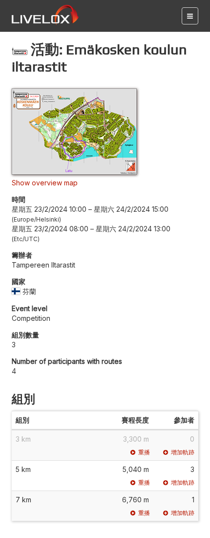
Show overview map (45, 183)
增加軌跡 (182, 452)
